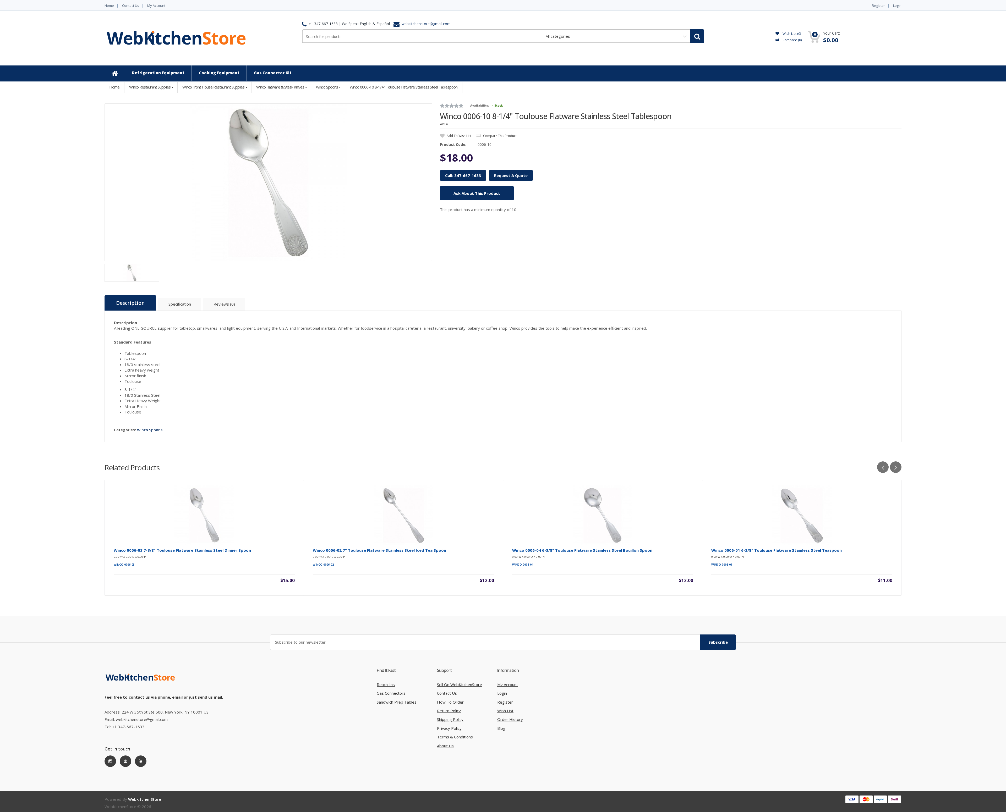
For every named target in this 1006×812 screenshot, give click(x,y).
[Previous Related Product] (883, 467)
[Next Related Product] (895, 467)
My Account (156, 6)
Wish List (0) (791, 33)
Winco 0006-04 (522, 564)
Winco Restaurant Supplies (150, 87)
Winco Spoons (327, 87)
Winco (444, 124)
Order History (510, 719)
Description (130, 303)
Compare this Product (499, 136)
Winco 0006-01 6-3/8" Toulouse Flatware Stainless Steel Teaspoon (776, 550)
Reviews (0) (224, 304)
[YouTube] (140, 761)
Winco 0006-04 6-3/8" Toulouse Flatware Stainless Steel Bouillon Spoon (582, 550)
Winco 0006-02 (323, 564)
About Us (445, 745)
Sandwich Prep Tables (397, 702)
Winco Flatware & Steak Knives (280, 87)
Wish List (505, 710)
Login (897, 6)
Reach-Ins (386, 684)
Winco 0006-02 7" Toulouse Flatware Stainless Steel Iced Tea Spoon (379, 550)
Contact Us (130, 6)
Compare (792, 39)
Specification (179, 304)
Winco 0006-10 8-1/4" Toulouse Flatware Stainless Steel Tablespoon (403, 87)
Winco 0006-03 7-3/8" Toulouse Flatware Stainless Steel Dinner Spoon (182, 550)
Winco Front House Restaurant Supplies (213, 87)
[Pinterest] (125, 761)
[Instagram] (110, 761)
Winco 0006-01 (721, 564)
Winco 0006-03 (124, 564)
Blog (501, 728)
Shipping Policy (450, 719)
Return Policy (449, 710)
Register (878, 6)
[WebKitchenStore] (141, 682)
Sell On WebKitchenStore (459, 684)
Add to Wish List (458, 136)
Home (109, 6)
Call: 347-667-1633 (463, 175)
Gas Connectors (391, 693)
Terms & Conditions (455, 736)
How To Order (450, 702)
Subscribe (718, 642)
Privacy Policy (449, 728)
